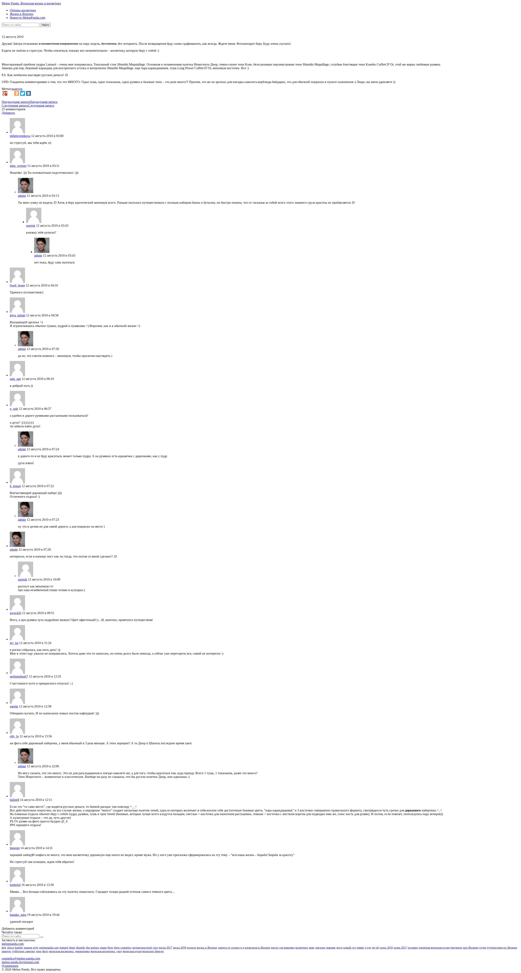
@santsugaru (10, 966)
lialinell (14, 799)
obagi (72, 947)
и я (242, 947)
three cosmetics (122, 947)
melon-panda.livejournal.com (20, 962)
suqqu (103, 947)
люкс (312, 947)
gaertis (14, 706)
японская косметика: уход (106, 951)
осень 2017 (400, 947)
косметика (301, 947)
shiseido (80, 947)
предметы (456, 947)
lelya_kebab (17, 315)
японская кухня (132, 951)
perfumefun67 (19, 676)
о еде (368, 947)
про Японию (470, 947)
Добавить (8, 113)
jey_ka (14, 643)
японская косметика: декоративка (69, 951)
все (4, 947)
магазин (320, 947)
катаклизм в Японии (257, 947)
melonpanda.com (13, 944)
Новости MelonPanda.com (27, 17)
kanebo (19, 947)
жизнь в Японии (207, 947)
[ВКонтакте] (28, 93)
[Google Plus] (4, 93)
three (110, 947)
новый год (349, 947)
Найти (45, 24)
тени (39, 951)
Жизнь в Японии (21, 14)
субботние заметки (23, 951)
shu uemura (92, 947)
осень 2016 (386, 947)
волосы (191, 947)
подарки (413, 947)
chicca (10, 947)
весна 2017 (165, 947)
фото (45, 951)
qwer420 (15, 613)
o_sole (14, 408)
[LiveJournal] (10, 93)
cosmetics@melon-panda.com (21, 958)
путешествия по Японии (502, 947)
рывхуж (17, 89)
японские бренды (153, 951)
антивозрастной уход (145, 947)
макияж (331, 947)
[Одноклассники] (16, 93)
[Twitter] (22, 93)
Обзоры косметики (23, 10)
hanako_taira (18, 914)
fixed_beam (17, 285)
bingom (15, 848)
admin (22, 195)
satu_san (15, 378)
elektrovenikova (20, 136)
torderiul (15, 885)
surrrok (30, 225)
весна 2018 (179, 947)
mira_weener (18, 165)
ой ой (375, 947)
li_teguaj (15, 486)
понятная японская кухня (434, 947)
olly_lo (14, 736)
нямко (360, 947)
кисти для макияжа (282, 947)
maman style (31, 947)
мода (339, 947)
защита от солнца (229, 947)
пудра (482, 947)
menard (63, 947)
